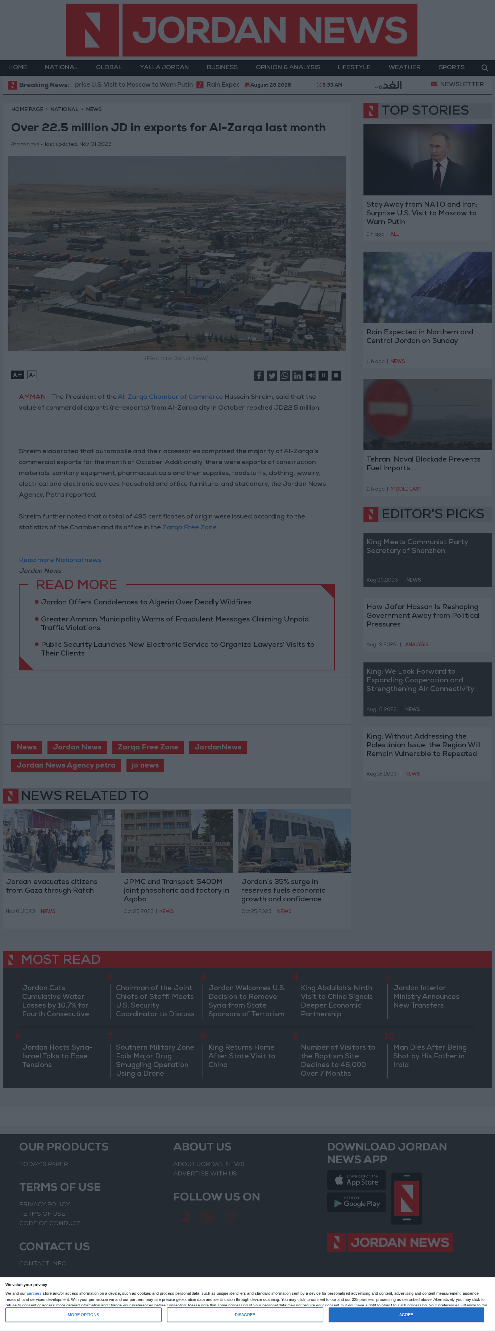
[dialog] (247, 1304)
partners (34, 1293)
